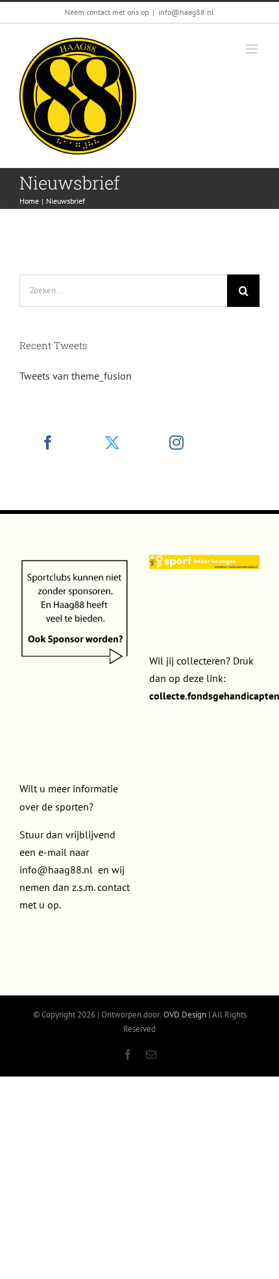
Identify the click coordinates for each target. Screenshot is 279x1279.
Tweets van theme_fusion (75, 375)
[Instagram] (176, 442)
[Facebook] (48, 442)
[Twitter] (112, 442)
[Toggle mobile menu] (253, 49)
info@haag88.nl (186, 12)
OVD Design (185, 1014)
